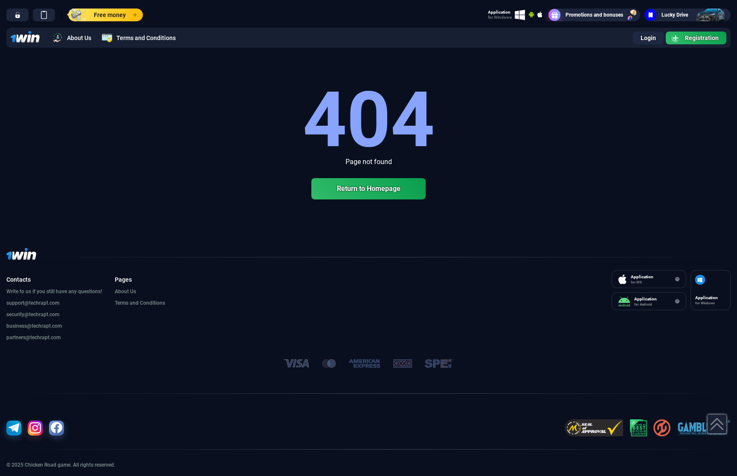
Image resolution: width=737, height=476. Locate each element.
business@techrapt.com (34, 326)
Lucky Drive (675, 15)
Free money (110, 15)
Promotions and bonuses (594, 15)
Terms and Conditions (146, 38)
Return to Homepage (368, 189)
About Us (79, 38)
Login (648, 38)
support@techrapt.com (32, 303)
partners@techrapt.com (33, 337)
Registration (702, 38)
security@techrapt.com (32, 314)
